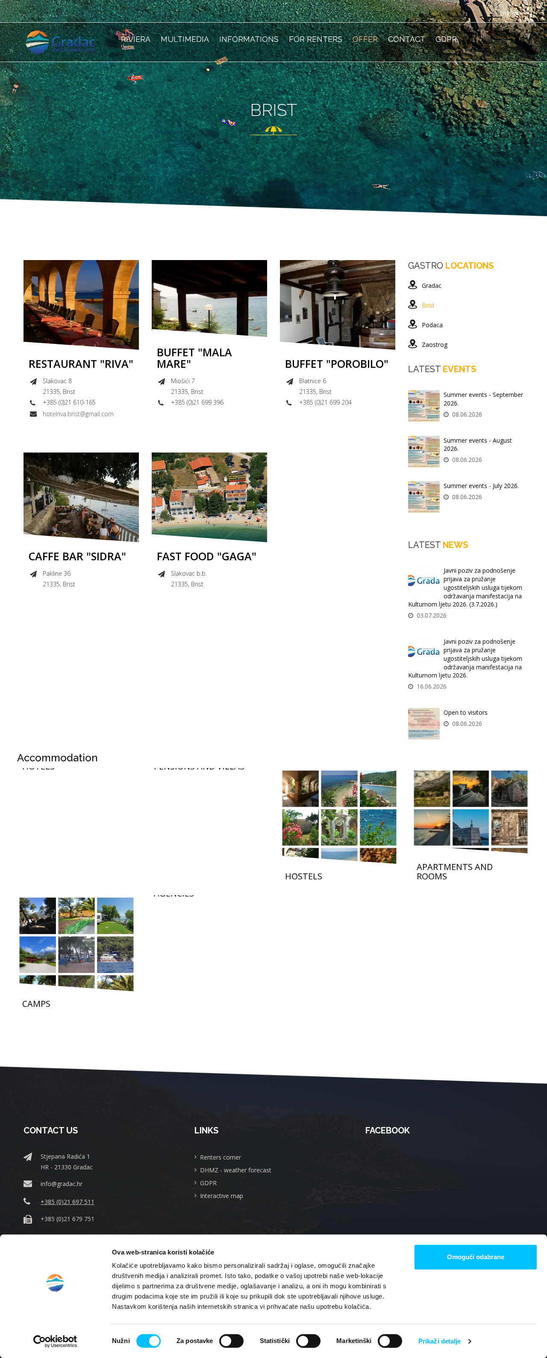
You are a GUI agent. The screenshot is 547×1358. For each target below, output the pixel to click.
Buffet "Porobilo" (336, 364)
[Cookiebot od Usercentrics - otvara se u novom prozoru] (55, 1341)
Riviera (135, 39)
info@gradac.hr (61, 1184)
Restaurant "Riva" (81, 364)
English (509, 13)
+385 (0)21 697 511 (67, 1202)
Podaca (432, 325)
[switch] (231, 1341)
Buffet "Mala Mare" (194, 358)
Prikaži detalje (439, 1341)
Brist (428, 305)
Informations (249, 39)
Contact (406, 39)
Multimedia (185, 39)
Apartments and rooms (455, 871)
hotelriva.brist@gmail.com (78, 414)
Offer (365, 39)
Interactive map (221, 1196)
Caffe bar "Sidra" (77, 556)
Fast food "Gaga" (206, 556)
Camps (36, 1004)
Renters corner (220, 1157)
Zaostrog (434, 344)
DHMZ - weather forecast (235, 1170)
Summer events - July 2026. (481, 486)
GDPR (446, 39)
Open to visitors (466, 712)
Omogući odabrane (475, 1256)
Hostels (303, 876)
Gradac (431, 285)
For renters (315, 39)
